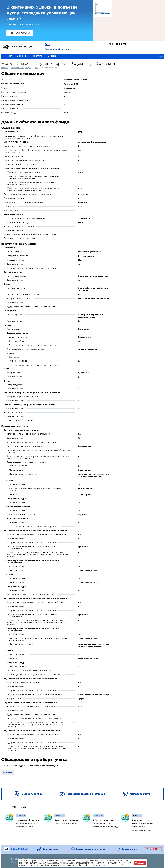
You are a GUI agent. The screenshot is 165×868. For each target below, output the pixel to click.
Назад (9, 773)
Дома (47, 44)
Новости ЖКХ (14, 807)
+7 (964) (116, 44)
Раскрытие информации (57, 49)
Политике (95, 865)
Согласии (105, 865)
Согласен (139, 863)
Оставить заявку (51, 849)
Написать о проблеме (20, 33)
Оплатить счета (130, 849)
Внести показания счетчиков (90, 849)
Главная (4, 68)
